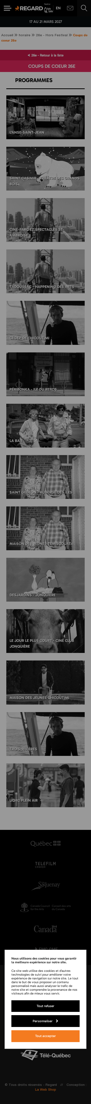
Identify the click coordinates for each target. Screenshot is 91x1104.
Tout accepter (45, 1036)
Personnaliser (43, 1021)
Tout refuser (45, 1006)
